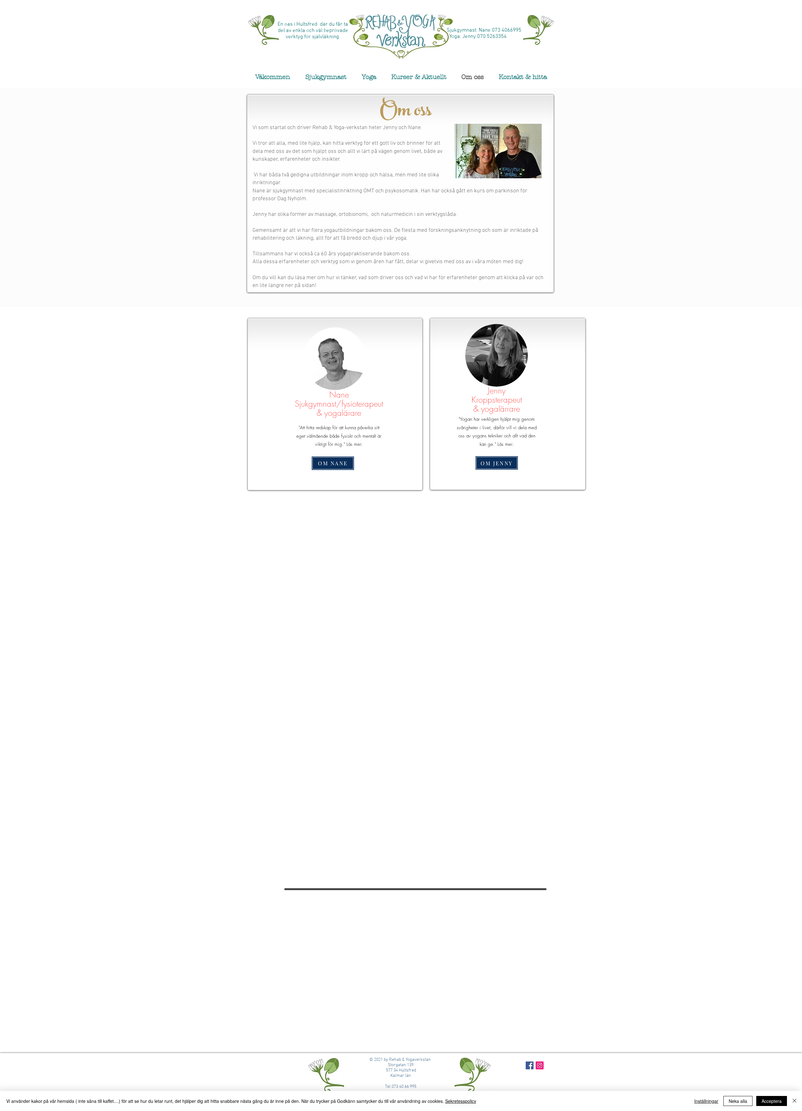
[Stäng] (794, 1101)
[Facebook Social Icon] (530, 1065)
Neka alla (738, 1101)
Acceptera (772, 1101)
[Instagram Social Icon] (540, 1065)
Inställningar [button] (706, 1101)
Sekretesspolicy (460, 1101)
